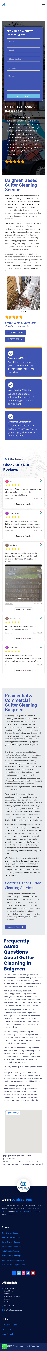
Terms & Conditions (9, 1325)
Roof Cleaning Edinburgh (11, 1238)
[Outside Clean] (4, 4)
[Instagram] (19, 1273)
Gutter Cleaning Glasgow (11, 1242)
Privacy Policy (7, 1329)
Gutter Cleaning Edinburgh (12, 1247)
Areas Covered (7, 1334)
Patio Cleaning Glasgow (10, 1251)
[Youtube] (33, 1273)
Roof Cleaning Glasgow (10, 1233)
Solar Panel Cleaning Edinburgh (13, 1265)
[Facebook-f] (14, 1273)
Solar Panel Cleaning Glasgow (13, 1260)
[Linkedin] (23, 1273)
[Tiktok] (28, 1273)
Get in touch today (22, 1211)
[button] (7, 293)
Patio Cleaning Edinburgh (11, 1256)
